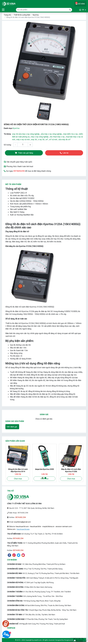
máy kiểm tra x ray (70, 134)
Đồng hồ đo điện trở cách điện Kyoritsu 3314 (17, 470)
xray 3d (34, 139)
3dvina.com (11, 529)
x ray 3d (41, 139)
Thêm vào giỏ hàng (25, 153)
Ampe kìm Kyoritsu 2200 (44, 469)
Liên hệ (65, 153)
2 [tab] (45, 478)
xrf (47, 139)
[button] (79, 10)
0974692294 (19, 171)
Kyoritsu (36, 15)
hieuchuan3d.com (22, 526)
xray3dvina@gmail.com (22, 522)
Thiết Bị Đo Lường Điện (22, 15)
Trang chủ (7, 15)
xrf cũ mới (53, 139)
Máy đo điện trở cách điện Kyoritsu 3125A (71, 470)
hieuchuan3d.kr (35, 526)
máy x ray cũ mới (23, 139)
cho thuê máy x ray (57, 137)
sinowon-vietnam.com (64, 526)
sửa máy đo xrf (64, 139)
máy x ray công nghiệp (39, 137)
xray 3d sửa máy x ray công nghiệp (26, 134)
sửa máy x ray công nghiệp (51, 134)
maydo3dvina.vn (48, 526)
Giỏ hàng (80, 3)
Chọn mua (17, 478)
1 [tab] (43, 478)
